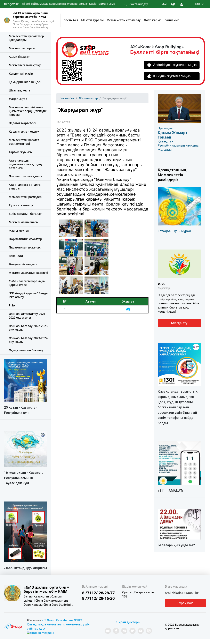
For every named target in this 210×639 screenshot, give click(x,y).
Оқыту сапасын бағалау (26, 350)
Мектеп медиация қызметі (28, 273)
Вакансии (16, 256)
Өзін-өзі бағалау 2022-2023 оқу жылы (28, 328)
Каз (197, 4)
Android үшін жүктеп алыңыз (174, 65)
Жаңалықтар (18, 99)
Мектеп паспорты (22, 48)
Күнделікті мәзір (21, 73)
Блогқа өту (179, 323)
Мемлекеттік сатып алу (124, 20)
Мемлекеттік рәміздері (25, 197)
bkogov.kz (11, 4)
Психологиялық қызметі (27, 176)
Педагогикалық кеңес (25, 247)
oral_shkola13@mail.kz (182, 593)
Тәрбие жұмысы (20, 152)
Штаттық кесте (19, 90)
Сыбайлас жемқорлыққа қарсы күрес (27, 283)
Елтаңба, (164, 231)
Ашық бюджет (19, 57)
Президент (165, 128)
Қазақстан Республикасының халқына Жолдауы (178, 145)
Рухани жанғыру (21, 205)
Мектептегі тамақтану (25, 65)
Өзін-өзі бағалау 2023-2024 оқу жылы (28, 340)
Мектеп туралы (92, 20)
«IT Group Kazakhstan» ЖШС (62, 620)
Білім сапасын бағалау (25, 214)
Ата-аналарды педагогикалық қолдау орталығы (25, 164)
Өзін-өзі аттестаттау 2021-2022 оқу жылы (27, 315)
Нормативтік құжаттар (25, 239)
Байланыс (171, 20)
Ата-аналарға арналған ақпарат (25, 186)
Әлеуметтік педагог (23, 264)
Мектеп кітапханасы (23, 222)
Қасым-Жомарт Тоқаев (172, 135)
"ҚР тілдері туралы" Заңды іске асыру (28, 295)
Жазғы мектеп (19, 230)
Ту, (175, 231)
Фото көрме (152, 20)
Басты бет (71, 20)
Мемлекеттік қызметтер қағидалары (26, 38)
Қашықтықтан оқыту (24, 131)
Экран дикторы (128, 622)
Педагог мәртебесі (22, 123)
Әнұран (185, 231)
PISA (12, 305)
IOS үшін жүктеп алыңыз (172, 76)
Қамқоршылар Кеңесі (25, 82)
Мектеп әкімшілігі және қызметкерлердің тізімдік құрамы (28, 111)
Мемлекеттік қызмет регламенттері (24, 142)
